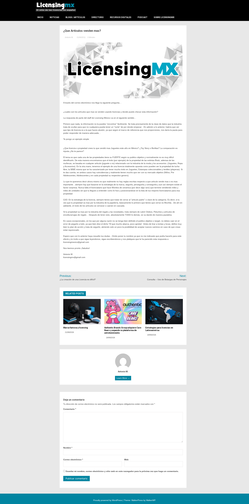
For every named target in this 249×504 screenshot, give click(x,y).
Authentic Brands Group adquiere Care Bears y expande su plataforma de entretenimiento (122, 330)
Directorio (98, 17)
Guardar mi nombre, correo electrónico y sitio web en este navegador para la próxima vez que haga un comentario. (122, 471)
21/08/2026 (69, 332)
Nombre (67, 448)
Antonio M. (69, 37)
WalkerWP (150, 500)
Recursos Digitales (120, 17)
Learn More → (123, 378)
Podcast (142, 17)
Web (126, 459)
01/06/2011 (81, 37)
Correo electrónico (73, 459)
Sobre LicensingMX (164, 17)
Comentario (69, 409)
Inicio (40, 17)
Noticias (54, 17)
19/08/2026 (110, 338)
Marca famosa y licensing (75, 328)
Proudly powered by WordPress (108, 500)
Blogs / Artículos (75, 17)
